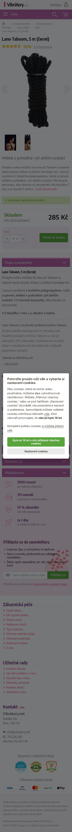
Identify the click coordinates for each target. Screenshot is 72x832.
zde (46, 413)
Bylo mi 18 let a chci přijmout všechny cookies (36, 442)
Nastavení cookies (36, 451)
